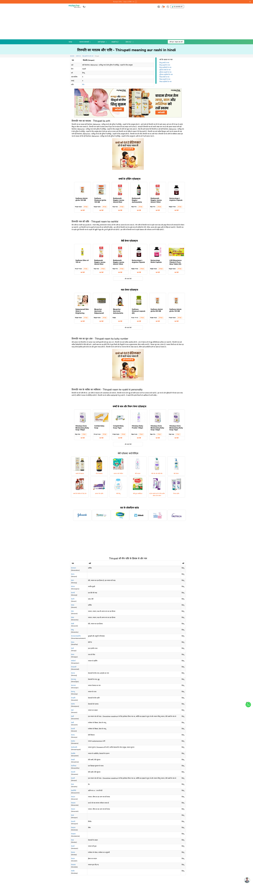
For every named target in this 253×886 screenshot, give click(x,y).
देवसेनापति (74, 747)
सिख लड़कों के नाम (164, 79)
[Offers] (159, 6)
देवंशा (72, 617)
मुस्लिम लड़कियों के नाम (166, 74)
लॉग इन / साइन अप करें (176, 42)
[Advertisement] (126, 24)
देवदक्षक (73, 834)
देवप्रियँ (73, 661)
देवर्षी (72, 716)
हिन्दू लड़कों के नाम (164, 65)
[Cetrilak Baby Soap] (101, 417)
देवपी (72, 648)
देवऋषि (73, 698)
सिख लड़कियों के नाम (165, 81)
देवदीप (73, 871)
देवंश (72, 611)
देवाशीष (73, 753)
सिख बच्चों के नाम (164, 77)
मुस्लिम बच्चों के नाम (164, 70)
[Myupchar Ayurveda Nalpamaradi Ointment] (101, 300)
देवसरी (73, 778)
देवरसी (73, 728)
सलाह (70, 42)
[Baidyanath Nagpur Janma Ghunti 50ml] (120, 189)
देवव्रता (73, 803)
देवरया (73, 735)
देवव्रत (73, 796)
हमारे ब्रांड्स (101, 42)
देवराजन (73, 685)
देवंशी (72, 623)
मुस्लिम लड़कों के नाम (165, 72)
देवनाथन (73, 568)
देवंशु (72, 630)
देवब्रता (73, 827)
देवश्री (73, 759)
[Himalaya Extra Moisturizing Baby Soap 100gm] (82, 417)
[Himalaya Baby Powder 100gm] (139, 417)
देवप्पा (72, 654)
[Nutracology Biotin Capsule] (157, 251)
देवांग (72, 580)
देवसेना (73, 741)
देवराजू (73, 691)
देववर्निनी (73, 790)
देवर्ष (72, 710)
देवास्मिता (73, 766)
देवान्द (72, 574)
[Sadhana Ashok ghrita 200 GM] (157, 300)
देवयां (72, 815)
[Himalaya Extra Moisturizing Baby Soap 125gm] (157, 417)
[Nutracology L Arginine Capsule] (176, 189)
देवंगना (73, 586)
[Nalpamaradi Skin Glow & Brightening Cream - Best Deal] (82, 300)
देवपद (72, 642)
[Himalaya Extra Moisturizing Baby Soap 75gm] (176, 417)
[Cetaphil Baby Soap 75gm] (120, 417)
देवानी (72, 599)
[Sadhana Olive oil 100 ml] (82, 251)
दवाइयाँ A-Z (114, 42)
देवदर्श (72, 846)
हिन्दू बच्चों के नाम (164, 62)
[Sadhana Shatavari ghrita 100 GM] (101, 189)
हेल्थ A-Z (129, 42)
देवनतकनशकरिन (76, 636)
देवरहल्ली (73, 667)
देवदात (73, 858)
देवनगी (73, 592)
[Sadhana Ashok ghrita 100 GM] (82, 189)
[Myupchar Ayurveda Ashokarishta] (120, 300)
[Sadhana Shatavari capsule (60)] (139, 300)
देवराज (73, 673)
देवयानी (73, 821)
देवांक (72, 605)
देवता (72, 784)
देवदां (72, 840)
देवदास (73, 852)
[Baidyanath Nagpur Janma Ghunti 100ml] (157, 189)
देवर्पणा (73, 704)
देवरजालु (73, 679)
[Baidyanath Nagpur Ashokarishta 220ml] (139, 189)
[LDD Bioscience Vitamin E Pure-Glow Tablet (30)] (176, 251)
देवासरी (73, 772)
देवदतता (73, 864)
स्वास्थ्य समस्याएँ (84, 42)
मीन (83, 84)
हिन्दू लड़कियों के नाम (165, 67)
